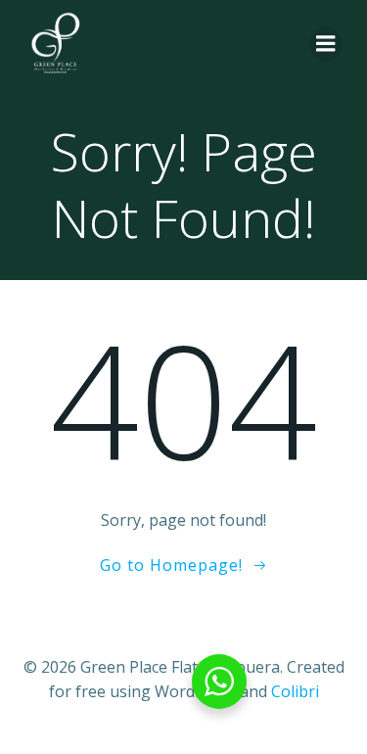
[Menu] (326, 44)
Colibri (295, 691)
